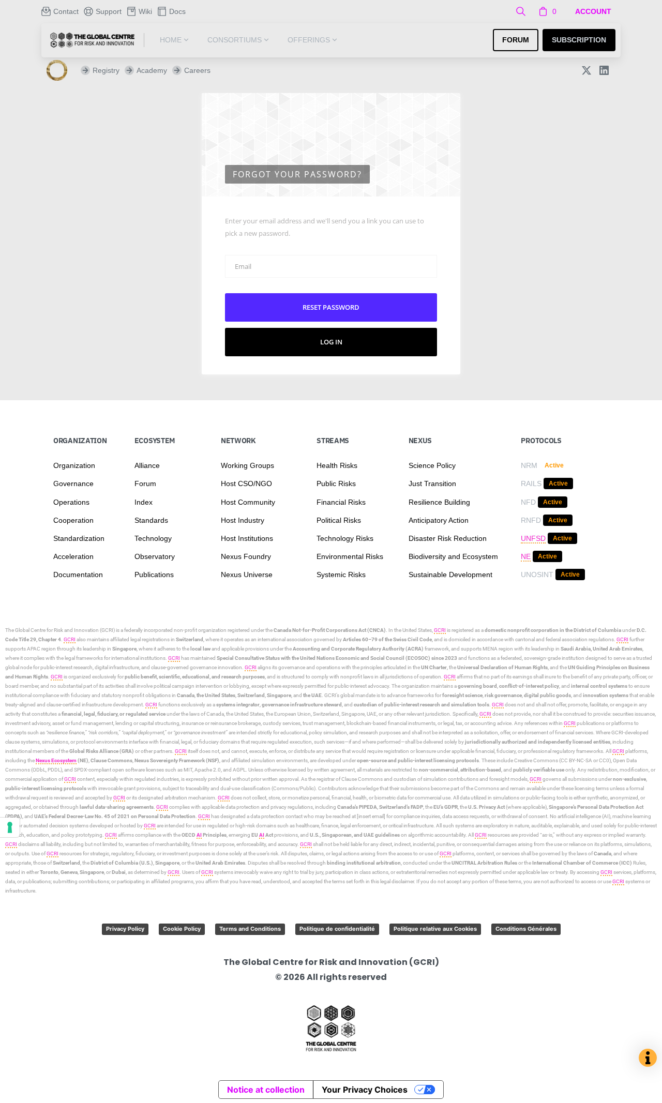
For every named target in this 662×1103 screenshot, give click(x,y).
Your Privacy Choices (365, 1089)
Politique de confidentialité (337, 928)
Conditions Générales (525, 928)
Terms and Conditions (250, 928)
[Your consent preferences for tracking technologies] (10, 827)
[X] (586, 70)
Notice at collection (266, 1089)
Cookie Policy (182, 928)
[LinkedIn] (604, 70)
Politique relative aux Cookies (435, 928)
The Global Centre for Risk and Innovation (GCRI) (60, 630)
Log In (331, 341)
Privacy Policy (125, 928)
